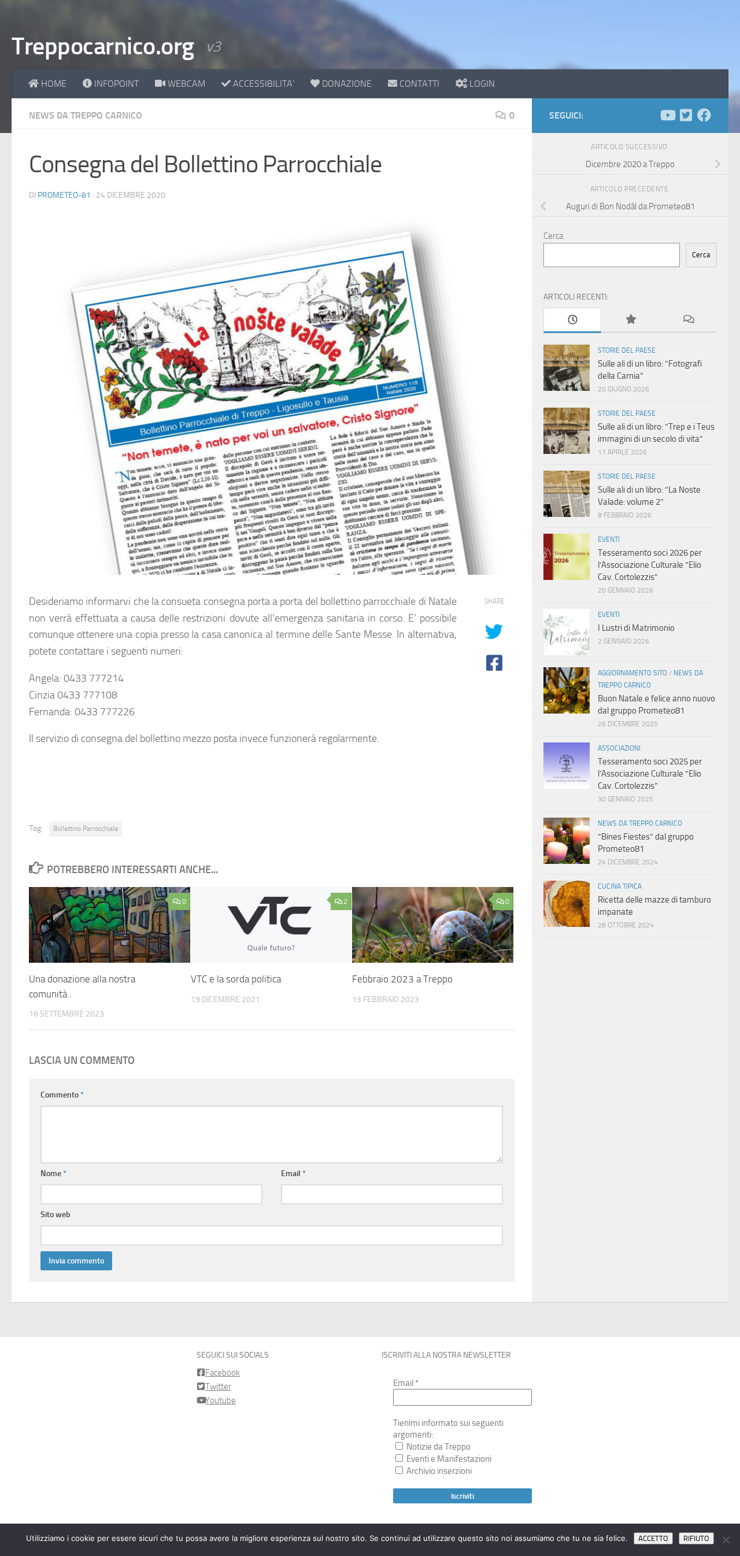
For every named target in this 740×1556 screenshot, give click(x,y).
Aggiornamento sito (632, 673)
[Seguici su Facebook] (704, 115)
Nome (53, 1173)
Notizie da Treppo (438, 1447)
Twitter (218, 1386)
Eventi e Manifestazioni (448, 1459)
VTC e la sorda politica (236, 979)
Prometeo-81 (64, 195)
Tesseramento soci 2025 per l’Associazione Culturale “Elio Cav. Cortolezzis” (650, 773)
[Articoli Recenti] (572, 320)
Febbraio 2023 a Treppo (402, 979)
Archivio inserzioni (438, 1471)
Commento (62, 1095)
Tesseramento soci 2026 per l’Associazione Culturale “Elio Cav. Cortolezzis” (650, 565)
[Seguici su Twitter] (686, 115)
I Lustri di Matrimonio (636, 628)
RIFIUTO (696, 1538)
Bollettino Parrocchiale (85, 829)
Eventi (609, 539)
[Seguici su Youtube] (667, 115)
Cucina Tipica (620, 886)
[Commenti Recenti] (688, 320)
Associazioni (619, 748)
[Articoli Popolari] (630, 320)
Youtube (220, 1400)
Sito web (55, 1214)
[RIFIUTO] (725, 1540)
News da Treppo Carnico (85, 115)
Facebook (222, 1372)
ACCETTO (653, 1538)
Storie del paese (627, 350)
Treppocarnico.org (103, 46)
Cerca (553, 236)
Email (293, 1173)
